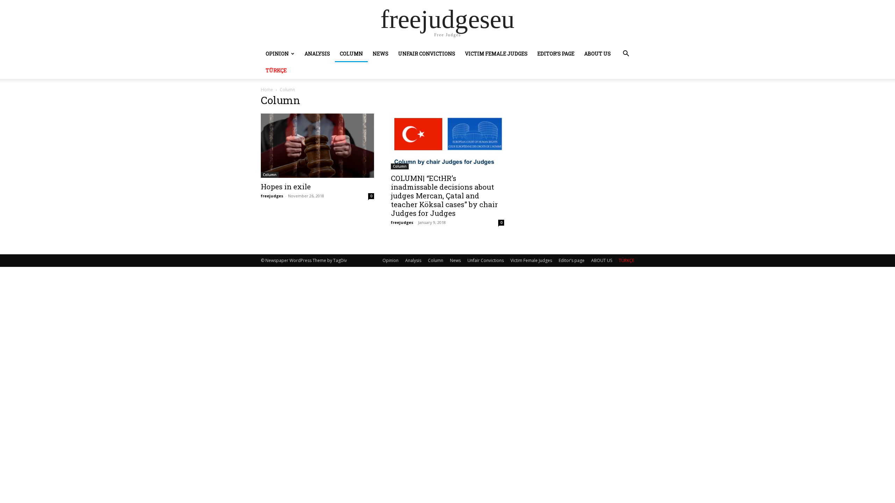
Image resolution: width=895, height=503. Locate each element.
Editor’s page (555, 53)
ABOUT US (597, 53)
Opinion (277, 53)
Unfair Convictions (426, 53)
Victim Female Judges (496, 53)
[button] (625, 54)
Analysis (317, 53)
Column (351, 53)
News (380, 53)
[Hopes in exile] (317, 146)
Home (267, 90)
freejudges (272, 195)
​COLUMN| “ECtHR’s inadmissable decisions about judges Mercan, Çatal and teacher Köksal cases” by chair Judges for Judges (444, 195)
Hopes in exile (286, 186)
